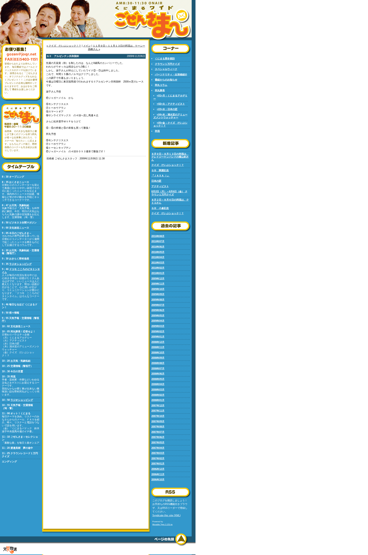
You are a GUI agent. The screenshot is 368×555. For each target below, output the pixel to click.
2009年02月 (157, 331)
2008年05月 (157, 379)
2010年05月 (157, 252)
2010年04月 (157, 257)
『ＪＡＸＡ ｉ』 (160, 175)
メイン (87, 45)
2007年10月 (157, 416)
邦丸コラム (161, 85)
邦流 (157, 131)
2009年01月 (157, 336)
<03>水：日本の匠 (167, 109)
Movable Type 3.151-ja (162, 524)
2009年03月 (157, 326)
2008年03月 (157, 389)
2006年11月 (157, 474)
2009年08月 (157, 299)
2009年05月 (157, 315)
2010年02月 (157, 267)
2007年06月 (157, 437)
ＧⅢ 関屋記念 (160, 170)
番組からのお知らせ (166, 79)
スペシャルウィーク (166, 69)
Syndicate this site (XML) (166, 515)
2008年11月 (157, 347)
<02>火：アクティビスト (171, 103)
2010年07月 (157, 241)
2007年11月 (157, 410)
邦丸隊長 (160, 90)
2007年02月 (157, 458)
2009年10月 (157, 289)
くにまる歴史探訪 (165, 58)
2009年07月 (157, 305)
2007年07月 (157, 432)
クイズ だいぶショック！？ (167, 165)
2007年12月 (157, 405)
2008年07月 (157, 368)
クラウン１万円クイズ (167, 64)
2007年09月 (157, 421)
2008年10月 (157, 352)
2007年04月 (157, 447)
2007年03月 (157, 453)
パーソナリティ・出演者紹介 (171, 74)
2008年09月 (157, 357)
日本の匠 (156, 181)
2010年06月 (157, 246)
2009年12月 (157, 278)
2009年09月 (157, 294)
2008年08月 (157, 363)
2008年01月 (157, 400)
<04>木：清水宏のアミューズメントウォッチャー (170, 116)
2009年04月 (157, 320)
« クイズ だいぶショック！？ (64, 45)
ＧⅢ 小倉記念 (160, 208)
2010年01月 (157, 273)
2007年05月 (157, 442)
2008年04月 (157, 384)
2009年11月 (157, 283)
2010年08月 (157, 236)
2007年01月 (157, 463)
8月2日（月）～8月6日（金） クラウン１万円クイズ (169, 193)
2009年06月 (157, 310)
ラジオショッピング (20, 264)
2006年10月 (157, 479)
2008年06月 (157, 373)
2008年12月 (157, 342)
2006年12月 (157, 469)
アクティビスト (160, 186)
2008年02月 (157, 395)
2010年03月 (157, 262)
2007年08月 (157, 426)
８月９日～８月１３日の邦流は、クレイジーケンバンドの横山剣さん (170, 156)
